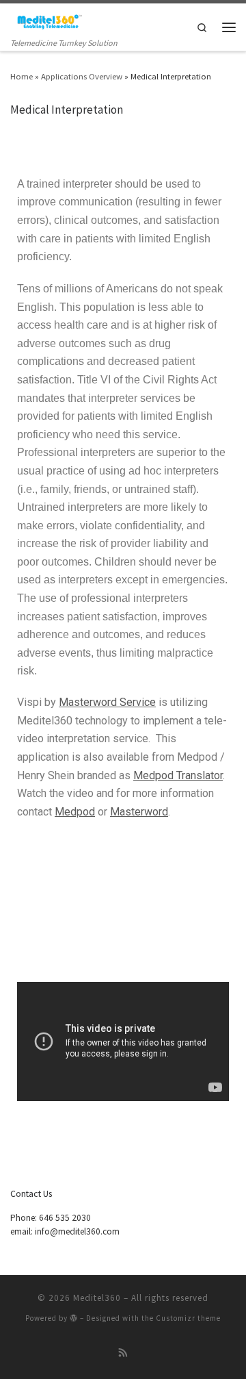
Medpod (75, 811)
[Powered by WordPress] (74, 1317)
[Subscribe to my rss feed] (123, 1353)
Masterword (139, 811)
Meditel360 (97, 1298)
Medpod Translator (178, 775)
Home (21, 76)
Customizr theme (188, 1318)
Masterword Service (107, 702)
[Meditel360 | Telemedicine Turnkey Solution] (46, 19)
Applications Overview (81, 76)
